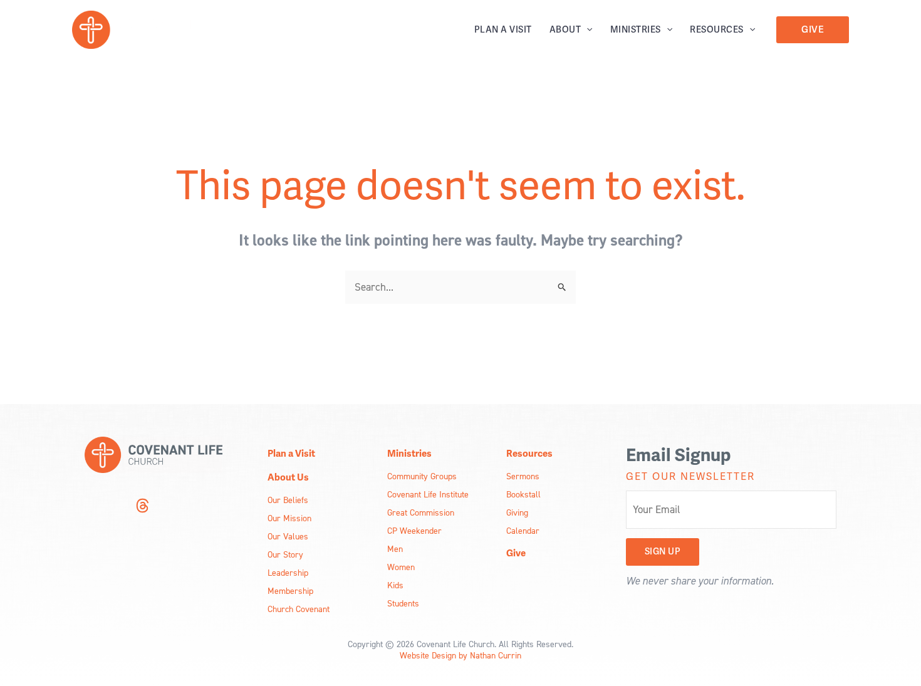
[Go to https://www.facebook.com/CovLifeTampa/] (117, 507)
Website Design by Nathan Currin (460, 655)
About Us (288, 477)
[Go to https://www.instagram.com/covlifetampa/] (92, 507)
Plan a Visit (503, 29)
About (565, 29)
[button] (586, 29)
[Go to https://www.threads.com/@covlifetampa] (142, 507)
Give (516, 553)
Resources (717, 29)
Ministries (635, 29)
